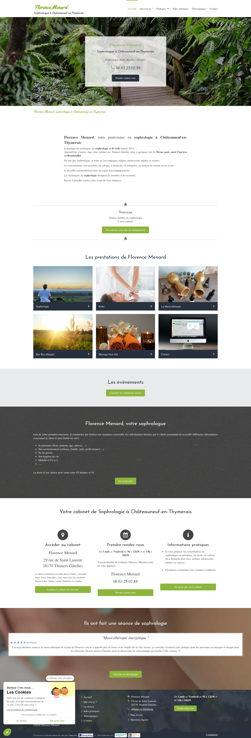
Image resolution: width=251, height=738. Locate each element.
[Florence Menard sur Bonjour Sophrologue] (134, 735)
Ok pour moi (57, 720)
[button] (7, 732)
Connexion (212, 734)
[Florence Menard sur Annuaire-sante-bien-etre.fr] (121, 735)
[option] (125, 649)
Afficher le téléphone (142, 709)
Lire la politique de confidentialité (22, 710)
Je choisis (21, 720)
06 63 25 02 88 (128, 67)
